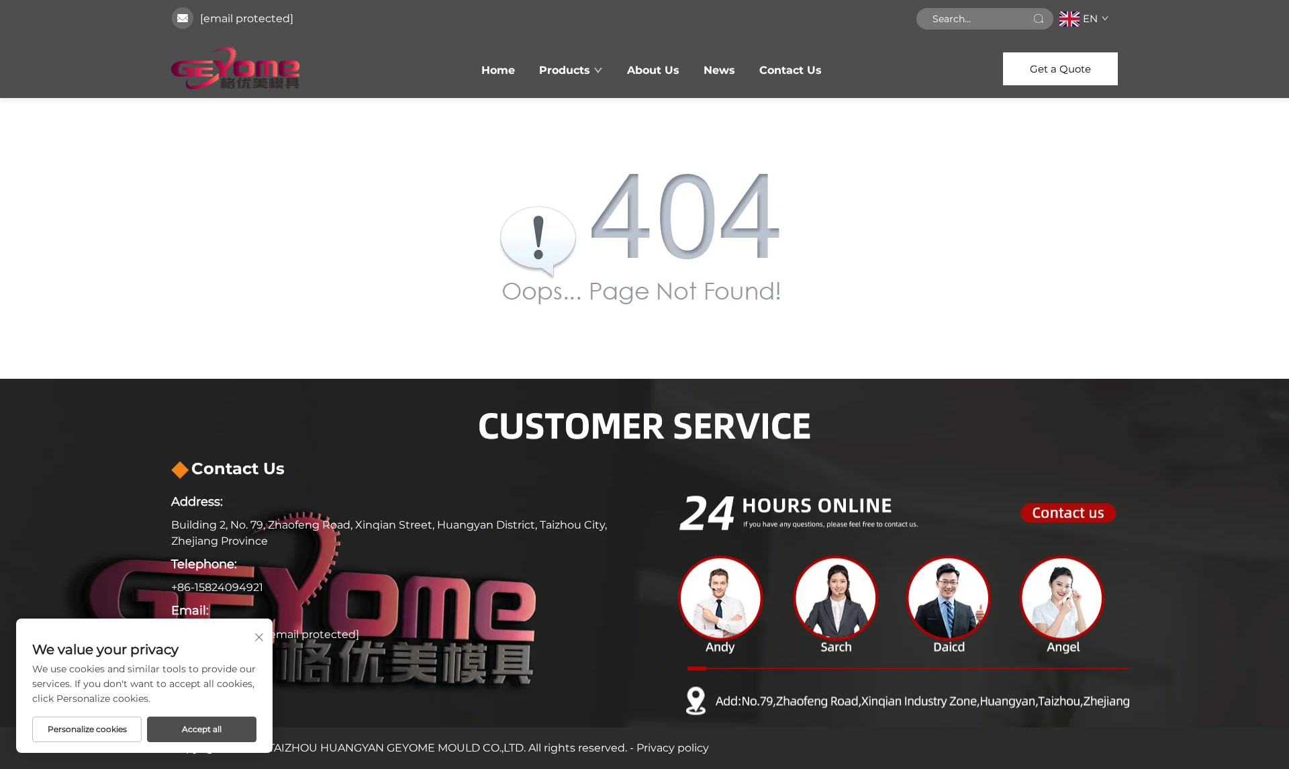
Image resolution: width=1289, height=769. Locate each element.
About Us (653, 70)
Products (564, 70)
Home (498, 70)
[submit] (1038, 19)
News (719, 70)
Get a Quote (1060, 68)
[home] (235, 67)
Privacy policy (672, 747)
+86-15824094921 (217, 587)
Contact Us (790, 70)
